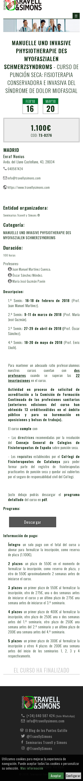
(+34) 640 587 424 (46, 715)
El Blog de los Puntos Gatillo (46, 730)
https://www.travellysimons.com (29, 187)
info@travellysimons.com (24, 178)
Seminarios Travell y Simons (46, 742)
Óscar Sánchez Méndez (27, 275)
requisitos (24, 456)
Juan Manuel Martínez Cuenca (31, 269)
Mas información (31, 768)
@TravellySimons (39, 736)
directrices (26, 437)
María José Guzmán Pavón (29, 281)
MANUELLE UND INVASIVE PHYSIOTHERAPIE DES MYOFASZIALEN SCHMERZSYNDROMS (37, 235)
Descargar (32, 522)
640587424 (15, 168)
